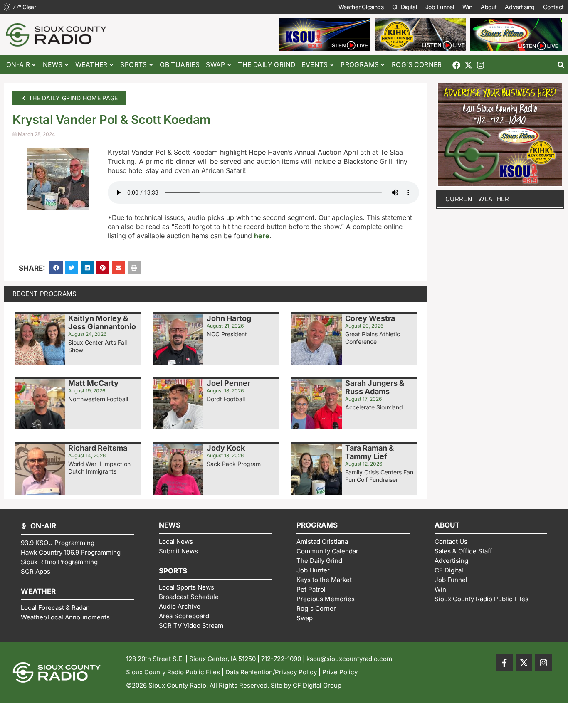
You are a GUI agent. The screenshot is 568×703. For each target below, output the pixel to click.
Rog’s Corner (417, 65)
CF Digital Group (317, 685)
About (489, 6)
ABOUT (447, 525)
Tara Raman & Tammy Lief (369, 452)
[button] (560, 65)
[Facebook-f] (504, 662)
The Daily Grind (266, 65)
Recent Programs (44, 294)
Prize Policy (340, 672)
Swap (215, 65)
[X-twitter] (468, 65)
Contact (553, 6)
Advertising (520, 6)
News (53, 65)
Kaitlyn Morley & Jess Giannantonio (102, 322)
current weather (477, 199)
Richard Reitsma (97, 448)
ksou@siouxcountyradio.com (349, 659)
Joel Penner (228, 383)
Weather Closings (361, 6)
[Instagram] (480, 65)
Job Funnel (439, 6)
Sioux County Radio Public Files (173, 672)
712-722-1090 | (283, 659)
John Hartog (229, 318)
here (261, 236)
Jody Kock (226, 448)
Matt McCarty (93, 383)
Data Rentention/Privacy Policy (271, 672)
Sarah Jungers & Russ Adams (374, 387)
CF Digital (404, 6)
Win (467, 6)
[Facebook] (456, 65)
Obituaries (180, 65)
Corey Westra (370, 318)
